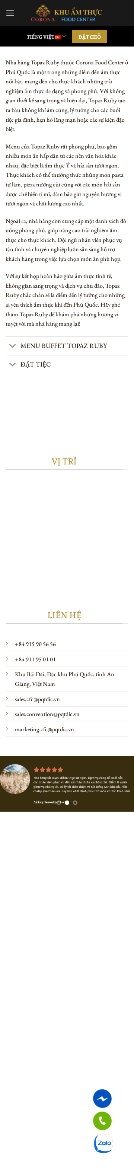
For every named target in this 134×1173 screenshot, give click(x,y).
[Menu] (10, 13)
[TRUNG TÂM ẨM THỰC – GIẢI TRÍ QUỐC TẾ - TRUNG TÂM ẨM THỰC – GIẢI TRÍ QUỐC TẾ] (67, 12)
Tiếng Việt (41, 36)
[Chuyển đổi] (13, 347)
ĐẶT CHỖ (90, 36)
